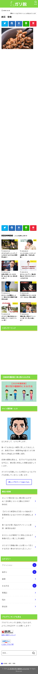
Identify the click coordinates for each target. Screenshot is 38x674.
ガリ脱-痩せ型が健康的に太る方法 (18, 669)
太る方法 (5, 586)
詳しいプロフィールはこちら (19, 482)
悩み (3, 600)
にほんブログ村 (7, 644)
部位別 (4, 606)
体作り (4, 572)
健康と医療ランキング (8, 635)
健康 (3, 579)
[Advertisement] (18, 136)
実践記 (4, 593)
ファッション (7, 565)
